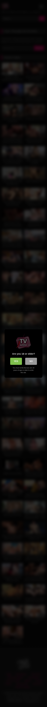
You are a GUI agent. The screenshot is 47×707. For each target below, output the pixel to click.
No (31, 361)
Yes (16, 361)
